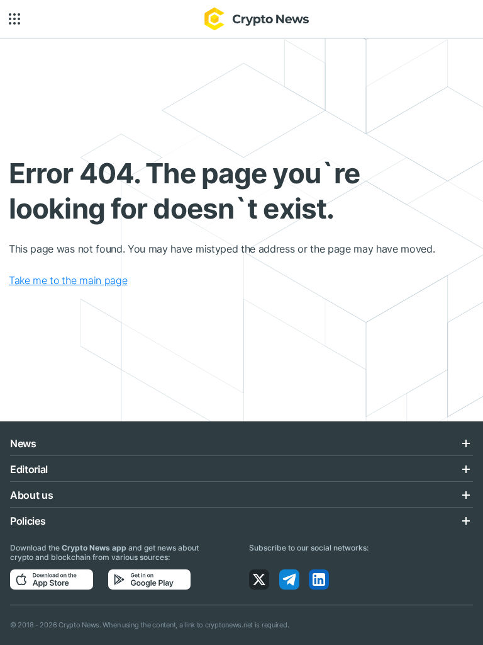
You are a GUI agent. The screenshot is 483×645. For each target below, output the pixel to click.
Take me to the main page (68, 280)
